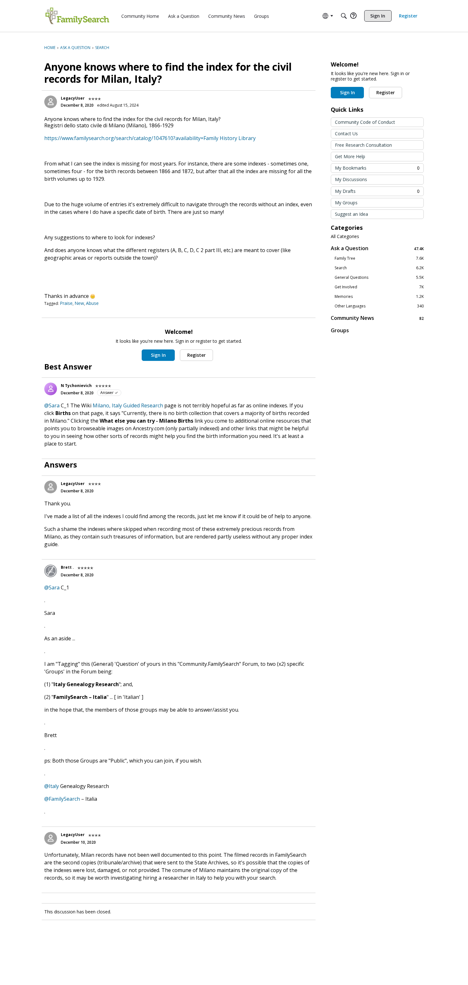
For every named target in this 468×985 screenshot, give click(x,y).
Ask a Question (377, 248)
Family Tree (379, 258)
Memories (379, 296)
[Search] (344, 16)
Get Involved (379, 287)
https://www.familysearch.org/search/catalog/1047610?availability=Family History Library (150, 138)
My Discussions (351, 179)
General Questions (379, 277)
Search (379, 268)
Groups (340, 330)
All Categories (345, 236)
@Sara (52, 405)
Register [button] (196, 355)
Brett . (67, 567)
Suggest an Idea (351, 214)
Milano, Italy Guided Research (128, 405)
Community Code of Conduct (365, 122)
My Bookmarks (377, 168)
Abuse (92, 303)
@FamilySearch (62, 798)
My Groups (346, 203)
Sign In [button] (158, 355)
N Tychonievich (76, 385)
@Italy (51, 786)
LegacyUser (73, 98)
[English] (77, 16)
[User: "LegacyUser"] (50, 101)
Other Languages (379, 306)
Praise (66, 303)
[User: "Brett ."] (50, 571)
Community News (377, 318)
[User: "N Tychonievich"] (50, 389)
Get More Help (350, 156)
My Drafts (377, 191)
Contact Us (346, 133)
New (79, 303)
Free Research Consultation (363, 145)
